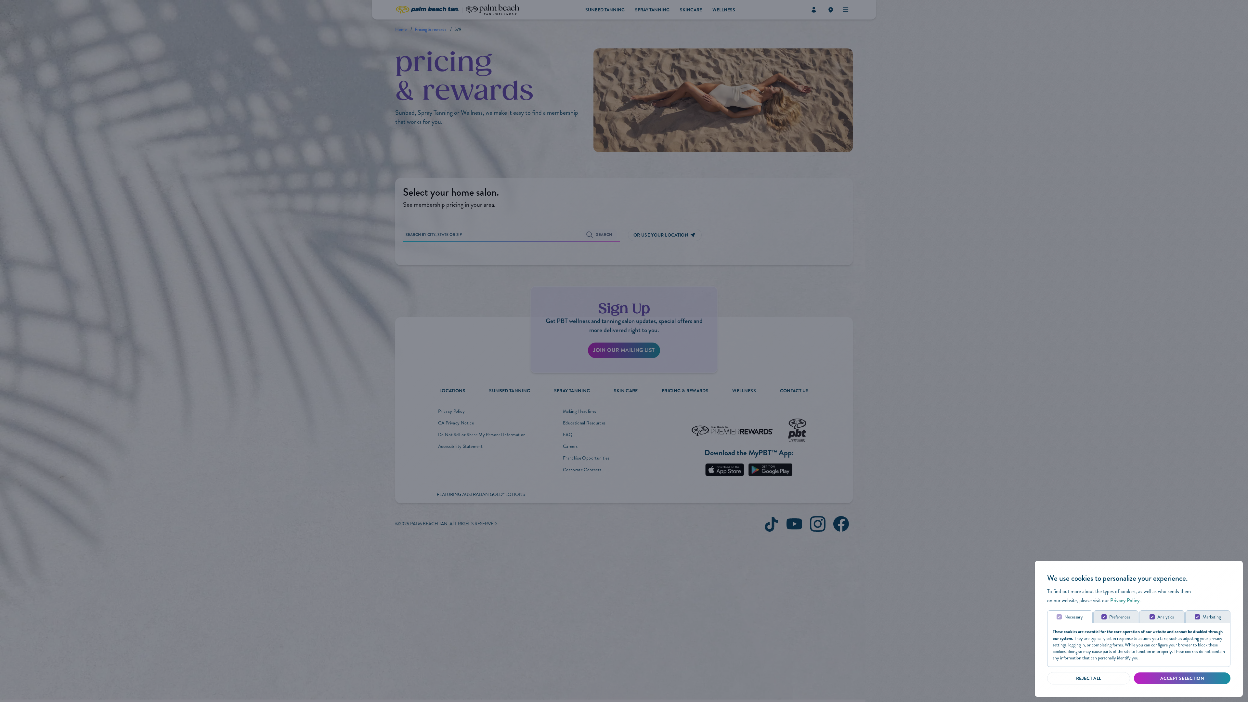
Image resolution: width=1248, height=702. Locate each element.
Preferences (1119, 617)
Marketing (1211, 617)
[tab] (1070, 616)
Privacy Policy (1124, 600)
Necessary (1073, 617)
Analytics (1165, 617)
